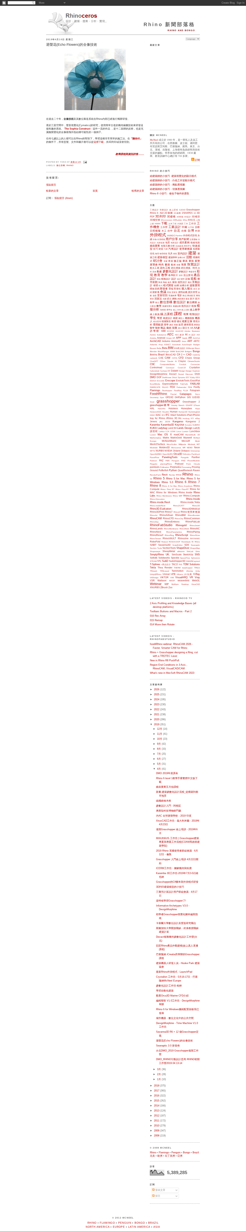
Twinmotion (178, 571)
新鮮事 (155, 292)
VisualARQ (181, 577)
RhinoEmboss (172, 521)
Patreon (153, 461)
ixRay (197, 418)
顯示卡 (186, 328)
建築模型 (162, 257)
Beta (164, 348)
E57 (187, 377)
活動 (189, 257)
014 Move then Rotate (162, 624)
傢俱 (174, 282)
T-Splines (155, 564)
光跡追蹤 (161, 243)
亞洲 (179, 1155)
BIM (170, 347)
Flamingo (155, 390)
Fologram (195, 390)
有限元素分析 (168, 246)
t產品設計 (166, 564)
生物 (155, 239)
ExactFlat (195, 380)
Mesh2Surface (157, 444)
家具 (185, 261)
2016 (157, 1095)
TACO (175, 564)
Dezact (172, 374)
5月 (159, 763)
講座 (171, 325)
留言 (157, 1195)
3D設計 (187, 217)
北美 (152, 1155)
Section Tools (156, 548)
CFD (181, 357)
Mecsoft (186, 441)
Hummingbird (194, 412)
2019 (157, 724)
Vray (197, 577)
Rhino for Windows (166, 492)
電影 (179, 295)
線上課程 (173, 210)
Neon (197, 447)
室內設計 (183, 253)
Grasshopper (193, 209)
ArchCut (196, 338)
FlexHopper (167, 390)
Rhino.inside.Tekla (190, 502)
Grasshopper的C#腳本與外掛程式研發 (177, 881)
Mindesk (191, 444)
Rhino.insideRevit (157, 506)
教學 (164, 275)
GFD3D (169, 397)
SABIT (153, 545)
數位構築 (192, 302)
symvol (197, 561)
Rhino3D (196, 506)
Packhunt (195, 454)
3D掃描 (180, 217)
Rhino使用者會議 (190, 512)
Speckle (175, 557)
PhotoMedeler (193, 461)
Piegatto (153, 464)
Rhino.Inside (193, 498)
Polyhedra (175, 467)
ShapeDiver (182, 547)
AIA (198, 335)
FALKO (165, 387)
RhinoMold (184, 529)
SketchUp (188, 554)
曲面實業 (155, 245)
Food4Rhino (158, 393)
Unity (197, 571)
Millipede (182, 444)
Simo (197, 551)
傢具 (170, 282)
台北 (177, 230)
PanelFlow (154, 457)
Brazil (161, 354)
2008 (157, 1135)
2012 (157, 1115)
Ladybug (162, 428)
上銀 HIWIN (155, 224)
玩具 (170, 253)
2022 (157, 709)
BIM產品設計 (179, 348)
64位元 (191, 220)
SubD (165, 561)
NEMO (190, 448)
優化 (179, 321)
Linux (178, 431)
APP (178, 337)
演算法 (158, 298)
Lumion (185, 431)
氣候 (173, 264)
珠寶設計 (164, 210)
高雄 (154, 272)
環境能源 (158, 324)
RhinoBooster (194, 515)
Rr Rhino (196, 542)
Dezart (181, 374)
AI (186, 334)
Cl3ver (162, 361)
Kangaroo (178, 421)
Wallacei (161, 580)
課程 (178, 313)
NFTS (152, 451)
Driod (174, 377)
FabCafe (184, 384)
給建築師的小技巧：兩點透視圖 (167, 184)
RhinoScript (181, 535)
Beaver (153, 348)
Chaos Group (192, 358)
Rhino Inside (185, 492)
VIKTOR (164, 577)
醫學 (152, 328)
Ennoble (161, 381)
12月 (160, 728)
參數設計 (183, 271)
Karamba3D (167, 424)
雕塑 (173, 321)
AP (173, 338)
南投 (175, 254)
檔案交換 (187, 321)
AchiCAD (179, 331)
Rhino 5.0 (167, 482)
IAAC (158, 415)
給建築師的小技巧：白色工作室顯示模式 (172, 180)
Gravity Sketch (177, 405)
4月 (159, 768)
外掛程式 (158, 235)
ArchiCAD (155, 341)
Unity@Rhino (155, 574)
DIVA (197, 374)
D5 (169, 371)
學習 (159, 318)
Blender (153, 351)
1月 (159, 1079)
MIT (198, 444)
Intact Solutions (178, 415)
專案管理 (192, 272)
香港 (170, 261)
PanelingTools (170, 457)
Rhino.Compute (191, 495)
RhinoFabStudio (161, 525)
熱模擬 (163, 310)
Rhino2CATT (178, 506)
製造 (187, 299)
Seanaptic (195, 545)
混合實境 (188, 275)
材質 (161, 249)
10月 (160, 738)
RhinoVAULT (169, 538)
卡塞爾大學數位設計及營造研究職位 (176, 923)
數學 (159, 305)
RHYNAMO (195, 538)
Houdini (165, 412)
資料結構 (183, 292)
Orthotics (187, 454)
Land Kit (172, 428)
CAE (161, 358)
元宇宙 (191, 227)
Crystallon (194, 367)
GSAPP (189, 405)
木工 (164, 231)
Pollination (164, 467)
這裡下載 (99, 142)
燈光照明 (157, 321)
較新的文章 (52, 190)
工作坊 (192, 223)
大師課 (180, 224)
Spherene (195, 558)
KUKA (153, 428)
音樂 (166, 261)
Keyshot (179, 424)
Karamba (155, 424)
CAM (167, 357)
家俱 (191, 261)
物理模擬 (163, 254)
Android (161, 338)
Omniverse (195, 451)
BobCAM (180, 351)
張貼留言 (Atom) (63, 198)
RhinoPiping (193, 532)
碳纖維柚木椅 (163, 800)
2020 (157, 719)
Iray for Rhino (157, 418)
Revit (165, 474)
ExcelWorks (155, 384)
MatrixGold (176, 437)
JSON (167, 422)
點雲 (181, 324)
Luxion (153, 435)
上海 (198, 220)
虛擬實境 (195, 285)
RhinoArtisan (166, 515)
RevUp (172, 475)
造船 (193, 278)
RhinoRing (169, 535)
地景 (167, 242)
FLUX (185, 390)
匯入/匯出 (187, 288)
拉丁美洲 (170, 1155)
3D (195, 213)
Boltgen (188, 351)
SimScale (177, 554)
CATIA (174, 358)
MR (184, 448)
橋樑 (175, 318)
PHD (183, 461)
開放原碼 (154, 288)
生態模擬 (161, 239)
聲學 (166, 324)
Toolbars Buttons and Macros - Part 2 (171, 611)
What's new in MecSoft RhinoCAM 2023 (172, 672)
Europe (119, 1226)
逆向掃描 (175, 268)
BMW (172, 351)
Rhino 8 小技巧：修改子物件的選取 (169, 193)
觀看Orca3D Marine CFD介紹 (172, 995)
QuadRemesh (185, 470)
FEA (172, 387)
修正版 (178, 261)
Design (182, 371)
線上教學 (195, 309)
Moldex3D (164, 447)
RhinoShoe (195, 535)
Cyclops (163, 371)
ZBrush (164, 587)
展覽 (197, 261)
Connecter (195, 364)
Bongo (196, 351)
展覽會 (154, 264)
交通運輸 (193, 239)
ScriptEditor (177, 545)
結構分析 (184, 285)
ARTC (197, 341)
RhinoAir (153, 515)
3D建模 (171, 216)
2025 (157, 694)
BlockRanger (163, 351)
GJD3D (182, 210)
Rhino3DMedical (191, 508)
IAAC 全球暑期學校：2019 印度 (173, 815)
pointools (155, 467)
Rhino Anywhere (185, 486)
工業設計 (154, 210)
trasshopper (187, 568)
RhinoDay (154, 522)
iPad (189, 415)
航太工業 (154, 268)
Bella (159, 348)
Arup (161, 345)
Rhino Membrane (164, 496)
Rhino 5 (159, 478)
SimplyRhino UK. (160, 554)
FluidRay (178, 390)
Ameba (153, 338)
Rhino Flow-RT (182, 489)
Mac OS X (165, 434)
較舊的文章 (138, 190)
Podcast (179, 463)
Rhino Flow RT (167, 489)
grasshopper (168, 401)
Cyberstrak (154, 371)
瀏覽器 (197, 325)
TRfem (197, 568)
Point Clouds (193, 464)
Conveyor (170, 368)
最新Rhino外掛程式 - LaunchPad (174, 971)
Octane (176, 450)
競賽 (174, 327)
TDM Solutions (191, 564)
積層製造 (166, 321)
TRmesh (153, 571)
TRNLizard (164, 571)
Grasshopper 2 (191, 401)
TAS (180, 564)
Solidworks (164, 557)
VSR (152, 580)
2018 (157, 1085)
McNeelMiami (169, 441)
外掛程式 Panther (175, 236)
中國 (184, 227)
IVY (192, 418)
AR (190, 337)
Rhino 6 (154, 213)
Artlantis (153, 345)
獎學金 (169, 310)
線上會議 (155, 314)
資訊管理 (192, 292)
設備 (187, 279)
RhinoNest (155, 532)
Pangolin (185, 457)
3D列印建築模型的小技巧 (170, 886)
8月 (159, 748)
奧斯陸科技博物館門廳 (168, 810)
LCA (167, 431)
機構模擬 (189, 318)
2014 (157, 1105)
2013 (157, 1110)
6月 (159, 758)
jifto (161, 422)
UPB (173, 574)
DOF (159, 377)
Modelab (154, 448)
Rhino (70, 165)
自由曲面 (179, 246)
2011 (157, 1120)
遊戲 (155, 295)
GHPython (180, 397)
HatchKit (161, 409)
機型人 (181, 318)
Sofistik (153, 557)
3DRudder (177, 220)
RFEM (178, 475)
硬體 (155, 285)
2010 (157, 1125)
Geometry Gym (157, 397)
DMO (153, 377)
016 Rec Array (158, 615)
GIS (189, 397)
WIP (167, 584)
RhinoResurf (156, 535)
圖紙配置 (191, 295)
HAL (152, 408)
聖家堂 (174, 292)
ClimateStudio (194, 361)
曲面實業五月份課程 (167, 786)
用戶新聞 (184, 239)
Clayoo (182, 361)
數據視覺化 (167, 306)
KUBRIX (196, 425)
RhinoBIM (180, 515)
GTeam (197, 405)
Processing (186, 467)
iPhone (196, 415)
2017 (157, 1090)
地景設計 (175, 243)
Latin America (139, 1226)
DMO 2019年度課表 (167, 773)
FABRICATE (155, 387)
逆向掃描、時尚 (189, 268)
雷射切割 (162, 295)
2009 (157, 1130)
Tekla (153, 567)
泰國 (178, 265)
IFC (167, 414)
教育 (157, 275)
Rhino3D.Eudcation (160, 508)
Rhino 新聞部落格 (169, 24)
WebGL (196, 580)
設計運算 (181, 279)
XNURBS (155, 587)
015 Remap (156, 620)
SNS (197, 554)
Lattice (162, 431)
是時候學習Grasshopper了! (171, 900)
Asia (156, 1226)
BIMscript (190, 348)
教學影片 (173, 275)
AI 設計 (192, 335)
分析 (197, 227)
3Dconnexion (166, 220)
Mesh (197, 441)
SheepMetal (168, 551)
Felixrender (181, 387)
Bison (197, 348)
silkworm (180, 551)
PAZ (161, 460)
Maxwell (187, 437)
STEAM (153, 561)
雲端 (171, 288)
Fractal (173, 394)
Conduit (182, 364)
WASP (172, 581)
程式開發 (168, 285)
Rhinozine (183, 538)
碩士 (169, 298)
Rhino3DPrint (157, 512)
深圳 (181, 275)
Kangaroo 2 (193, 421)
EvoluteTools (182, 380)
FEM (190, 387)
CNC (152, 364)
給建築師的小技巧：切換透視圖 (167, 189)
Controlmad (156, 367)
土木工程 (172, 224)
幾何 (190, 282)
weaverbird (183, 580)
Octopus (185, 450)
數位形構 (61, 165)
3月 (159, 1069)
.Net (161, 213)
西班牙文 (188, 246)
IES (163, 415)
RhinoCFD (168, 518)
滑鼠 (169, 292)
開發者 (164, 288)
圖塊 (198, 295)
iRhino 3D (171, 418)
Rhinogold (181, 525)
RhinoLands (156, 528)
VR (191, 577)
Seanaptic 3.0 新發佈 (168, 1045)
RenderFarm (155, 475)
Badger (196, 345)
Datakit (174, 370)
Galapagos (186, 394)
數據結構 (177, 306)
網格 (174, 298)
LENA (172, 431)
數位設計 (179, 302)
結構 (176, 285)
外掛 (197, 231)
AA (191, 328)
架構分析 (181, 257)
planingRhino (166, 464)
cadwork (153, 358)
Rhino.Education (157, 499)
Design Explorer (193, 371)
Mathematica (155, 438)
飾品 (185, 295)
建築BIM (172, 257)
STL (159, 561)
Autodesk (176, 345)
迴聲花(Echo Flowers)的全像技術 (71, 45)
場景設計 (182, 282)
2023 (157, 704)
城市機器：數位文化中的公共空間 (175, 1018)
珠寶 (183, 264)
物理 (157, 254)
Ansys (169, 338)
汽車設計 (173, 248)
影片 (192, 298)
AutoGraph (187, 345)
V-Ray (196, 574)
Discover (189, 374)
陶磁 (165, 282)
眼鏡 (159, 279)
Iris (179, 418)
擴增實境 (188, 324)
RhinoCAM (156, 518)
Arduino (166, 341)
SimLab (190, 551)
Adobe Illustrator (192, 331)
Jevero (153, 421)
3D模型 (196, 216)
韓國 (176, 325)
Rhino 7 (194, 482)
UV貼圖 (188, 574)
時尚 (161, 264)
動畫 (159, 271)
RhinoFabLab (192, 521)
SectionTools (169, 548)
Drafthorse (166, 377)
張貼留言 (51, 184)
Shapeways (155, 551)
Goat (152, 402)
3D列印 (160, 216)
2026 (157, 689)
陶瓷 (160, 282)
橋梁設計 (167, 318)
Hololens (173, 408)
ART (189, 341)
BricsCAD (171, 354)
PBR (167, 461)
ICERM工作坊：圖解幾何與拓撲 (174, 868)
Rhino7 (169, 512)
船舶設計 (165, 279)
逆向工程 (165, 267)
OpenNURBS (156, 454)
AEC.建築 (179, 335)
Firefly (197, 387)
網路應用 (181, 299)
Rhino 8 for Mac (169, 486)
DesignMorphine (158, 374)
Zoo (170, 587)
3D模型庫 (155, 220)
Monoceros (176, 448)
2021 (157, 714)
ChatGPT (154, 361)
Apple (184, 338)
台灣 (191, 230)
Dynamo (181, 377)
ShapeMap (195, 548)
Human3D (183, 412)
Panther (196, 457)
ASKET (167, 345)
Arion (184, 341)
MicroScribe (172, 444)
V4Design (154, 577)
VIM (172, 577)
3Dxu (185, 220)
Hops (197, 409)
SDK (186, 545)
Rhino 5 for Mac (175, 478)
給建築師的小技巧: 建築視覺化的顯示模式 (173, 176)
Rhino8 (177, 512)
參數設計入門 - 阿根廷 (168, 805)
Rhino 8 (155, 485)
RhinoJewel (195, 525)
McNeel (154, 139)
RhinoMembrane (171, 529)
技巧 (155, 249)
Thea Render (165, 567)
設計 (173, 278)
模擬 (193, 306)
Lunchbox (194, 431)
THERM (177, 568)
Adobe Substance (158, 335)
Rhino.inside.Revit (160, 502)
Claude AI (172, 361)
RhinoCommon (192, 518)
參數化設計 (170, 271)
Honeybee (186, 408)
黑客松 (177, 288)
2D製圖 (168, 213)
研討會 (158, 260)
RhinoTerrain (155, 538)
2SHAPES (187, 213)
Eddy (192, 377)
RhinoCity (179, 518)
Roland (164, 542)
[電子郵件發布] (85, 162)
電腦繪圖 (172, 295)
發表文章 (160, 1190)
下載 (164, 223)
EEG (198, 377)
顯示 (180, 328)
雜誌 (162, 327)
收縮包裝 (195, 242)
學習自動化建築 (165, 990)
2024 (157, 699)
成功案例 (184, 242)
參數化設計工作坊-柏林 (169, 985)
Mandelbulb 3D (192, 435)
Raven (196, 470)
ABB (163, 331)
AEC (170, 334)
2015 (157, 1100)
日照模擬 (155, 230)
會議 (163, 292)
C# (178, 354)
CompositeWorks (167, 364)
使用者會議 (185, 248)
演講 (164, 299)
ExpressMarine (170, 384)
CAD (188, 354)
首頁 (95, 190)
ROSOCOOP (174, 542)
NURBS (160, 450)
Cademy (196, 355)
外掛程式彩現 (190, 235)
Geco (197, 394)
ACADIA (170, 331)
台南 (184, 230)
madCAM (179, 434)
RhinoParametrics (174, 532)
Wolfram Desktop (180, 584)
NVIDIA (168, 450)
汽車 (166, 249)
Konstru (188, 425)
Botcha (153, 354)
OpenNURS (167, 454)
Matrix (166, 437)
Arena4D (176, 341)
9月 (159, 743)
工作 (186, 224)
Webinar (155, 584)
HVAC (152, 415)
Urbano (180, 574)
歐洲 (159, 1155)
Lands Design (184, 428)
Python (173, 470)
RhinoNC (195, 528)
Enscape (170, 380)
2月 (159, 1074)
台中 (170, 230)
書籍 (167, 264)
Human (174, 411)
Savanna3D (164, 545)
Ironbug (186, 418)
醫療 (157, 328)
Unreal (166, 574)
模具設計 (186, 306)
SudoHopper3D (177, 561)
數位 (157, 302)
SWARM (189, 561)
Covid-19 (182, 368)
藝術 (168, 327)
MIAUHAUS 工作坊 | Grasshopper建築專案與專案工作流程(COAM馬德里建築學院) (178, 842)
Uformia (189, 571)
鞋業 (186, 314)
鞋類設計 (194, 314)
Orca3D (178, 453)
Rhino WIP (178, 496)
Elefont (153, 381)
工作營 (164, 227)
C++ (183, 354)
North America (98, 1226)
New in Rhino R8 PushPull (164, 660)
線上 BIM (177, 310)
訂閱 (197, 160)
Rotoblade (186, 542)
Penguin (175, 461)
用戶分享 (172, 239)
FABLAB (195, 383)
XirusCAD (195, 584)
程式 (161, 285)
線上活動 (185, 310)
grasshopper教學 (160, 405)
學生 (153, 317)
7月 (159, 753)
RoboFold (155, 541)
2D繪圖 (177, 213)
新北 (195, 289)
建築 (192, 253)
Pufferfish (163, 470)
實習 (152, 299)
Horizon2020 (155, 412)
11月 (160, 733)
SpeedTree (185, 558)
